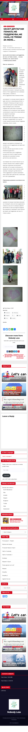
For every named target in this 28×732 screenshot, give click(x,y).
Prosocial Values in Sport (8, 547)
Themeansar (13, 719)
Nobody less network (7, 487)
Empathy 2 (5, 575)
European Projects (7, 646)
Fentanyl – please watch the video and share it (14, 664)
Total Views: (4, 677)
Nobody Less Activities (11, 390)
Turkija (5, 503)
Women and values (7, 544)
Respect (4, 568)
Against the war (6, 579)
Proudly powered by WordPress (9, 717)
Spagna (5, 498)
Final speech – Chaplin (8, 541)
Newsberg (22, 717)
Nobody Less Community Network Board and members (16, 522)
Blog (5, 26)
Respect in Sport (6, 561)
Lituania (5, 495)
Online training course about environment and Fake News (12, 408)
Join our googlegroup (14, 722)
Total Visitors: (4, 680)
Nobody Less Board (17, 519)
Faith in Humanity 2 (7, 554)
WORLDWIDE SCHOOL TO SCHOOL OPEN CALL (13, 393)
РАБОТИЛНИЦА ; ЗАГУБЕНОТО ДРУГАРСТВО (9, 356)
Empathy (4, 572)
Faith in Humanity (6, 551)
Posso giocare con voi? (8, 565)
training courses (7, 376)
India (4, 506)
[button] (23, 19)
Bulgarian (5, 500)
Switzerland (6, 509)
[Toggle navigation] (13, 19)
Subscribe (21, 346)
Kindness (4, 558)
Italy (4, 492)
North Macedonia (10, 26)
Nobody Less (14, 14)
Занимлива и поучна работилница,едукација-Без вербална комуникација (18, 356)
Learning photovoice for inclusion (12, 379)
